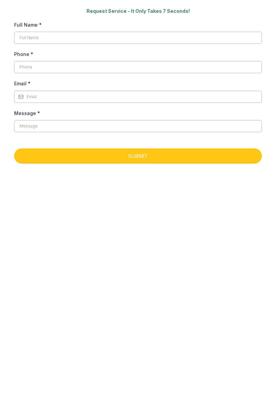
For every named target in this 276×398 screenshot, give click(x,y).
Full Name (28, 25)
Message (27, 113)
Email (22, 83)
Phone (23, 54)
